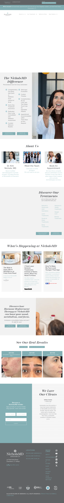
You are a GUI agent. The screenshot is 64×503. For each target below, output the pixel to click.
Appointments (50, 457)
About (48, 454)
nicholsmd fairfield (33, 456)
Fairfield (7, 2)
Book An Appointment (49, 2)
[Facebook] (56, 463)
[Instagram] (56, 450)
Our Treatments (31, 14)
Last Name (20, 412)
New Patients (52, 14)
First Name (9, 412)
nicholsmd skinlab (32, 458)
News (47, 469)
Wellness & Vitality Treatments (58, 207)
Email (7, 417)
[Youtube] (56, 453)
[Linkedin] (56, 460)
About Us (21, 14)
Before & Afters (43, 14)
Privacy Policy (45, 493)
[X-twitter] (56, 466)
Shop (43, 1)
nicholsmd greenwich (34, 453)
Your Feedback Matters (49, 478)
